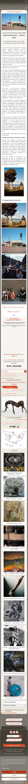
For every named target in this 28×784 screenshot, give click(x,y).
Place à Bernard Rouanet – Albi (14, 523)
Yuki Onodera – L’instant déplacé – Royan (14, 623)
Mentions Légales (7, 753)
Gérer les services (5, 768)
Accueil (4, 360)
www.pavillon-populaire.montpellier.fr (14, 319)
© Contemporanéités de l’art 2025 (11, 749)
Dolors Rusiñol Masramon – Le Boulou (14, 698)
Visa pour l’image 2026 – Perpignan (14, 498)
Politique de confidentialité (18, 782)
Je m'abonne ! (10, 387)
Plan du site (21, 753)
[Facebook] (14, 315)
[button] (26, 1)
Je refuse (14, 775)
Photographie (8, 354)
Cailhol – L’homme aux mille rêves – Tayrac (14, 573)
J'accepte (14, 771)
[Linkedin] (11, 732)
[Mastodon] (17, 732)
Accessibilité (15, 753)
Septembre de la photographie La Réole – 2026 (14, 598)
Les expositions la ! (10, 393)
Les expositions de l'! (14, 723)
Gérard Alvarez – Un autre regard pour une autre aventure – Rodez (14, 548)
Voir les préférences (14, 779)
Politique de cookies (8, 782)
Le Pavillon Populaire (14, 12)
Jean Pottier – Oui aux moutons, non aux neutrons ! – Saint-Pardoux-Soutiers (14, 648)
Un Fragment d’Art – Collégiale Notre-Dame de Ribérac (14, 673)
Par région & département (10, 375)
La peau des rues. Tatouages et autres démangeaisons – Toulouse (14, 473)
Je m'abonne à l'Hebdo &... (14, 745)
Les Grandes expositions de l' (12, 423)
